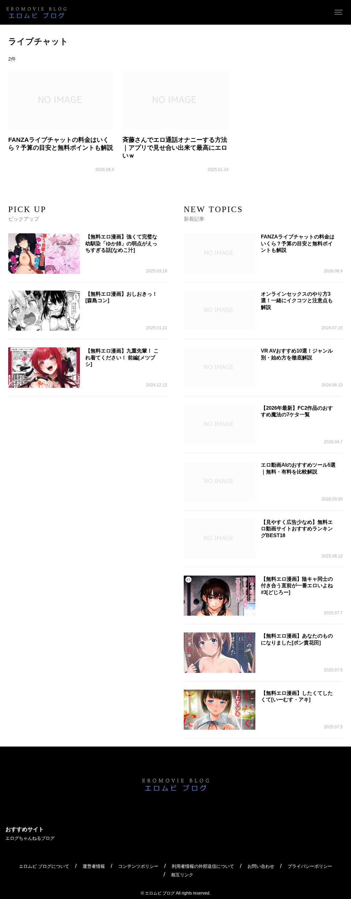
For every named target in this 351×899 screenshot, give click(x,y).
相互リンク (182, 874)
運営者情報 (94, 866)
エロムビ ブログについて (44, 866)
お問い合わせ (260, 866)
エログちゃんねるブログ (30, 838)
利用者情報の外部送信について (203, 866)
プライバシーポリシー (310, 866)
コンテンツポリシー (138, 866)
